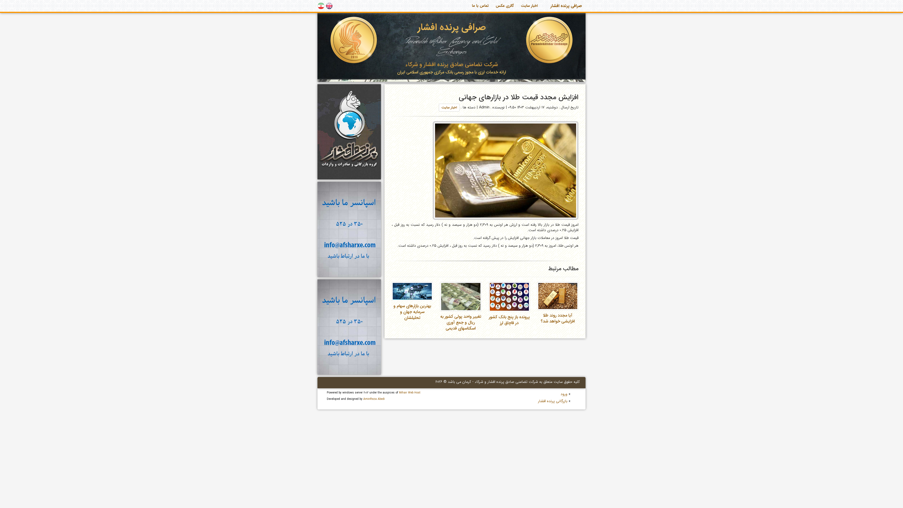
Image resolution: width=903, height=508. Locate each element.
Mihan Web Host (409, 392)
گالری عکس (505, 6)
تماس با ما (480, 6)
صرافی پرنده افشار (566, 6)
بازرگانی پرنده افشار (552, 401)
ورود (564, 394)
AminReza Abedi (374, 399)
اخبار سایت (529, 6)
